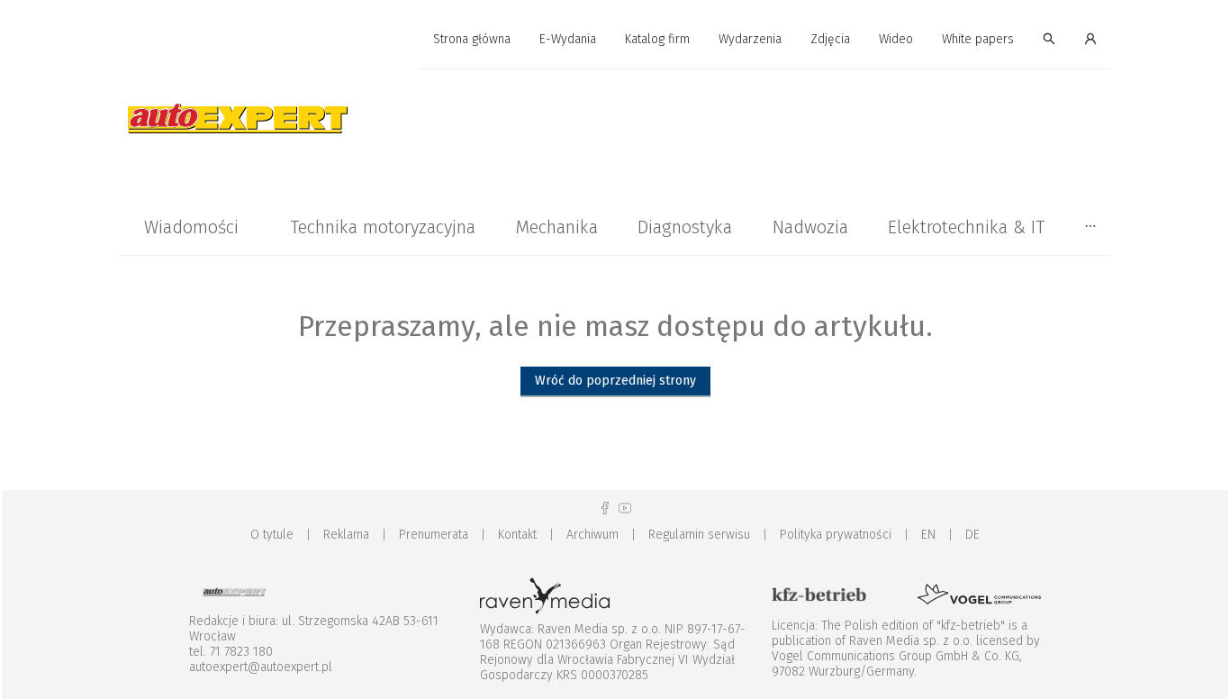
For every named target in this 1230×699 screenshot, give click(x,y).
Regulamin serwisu (699, 534)
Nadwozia (810, 227)
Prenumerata (433, 534)
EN (928, 534)
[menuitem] (472, 40)
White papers (978, 39)
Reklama (346, 534)
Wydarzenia (750, 39)
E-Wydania (567, 39)
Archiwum (592, 534)
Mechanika (556, 227)
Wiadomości (191, 227)
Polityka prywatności (835, 534)
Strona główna (472, 39)
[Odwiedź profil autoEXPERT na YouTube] (625, 508)
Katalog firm (657, 39)
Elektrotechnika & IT (966, 227)
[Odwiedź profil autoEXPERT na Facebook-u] (605, 508)
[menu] (615, 39)
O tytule (272, 534)
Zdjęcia (830, 39)
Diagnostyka (685, 227)
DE (972, 534)
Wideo (896, 39)
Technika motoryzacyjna (382, 227)
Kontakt (517, 534)
